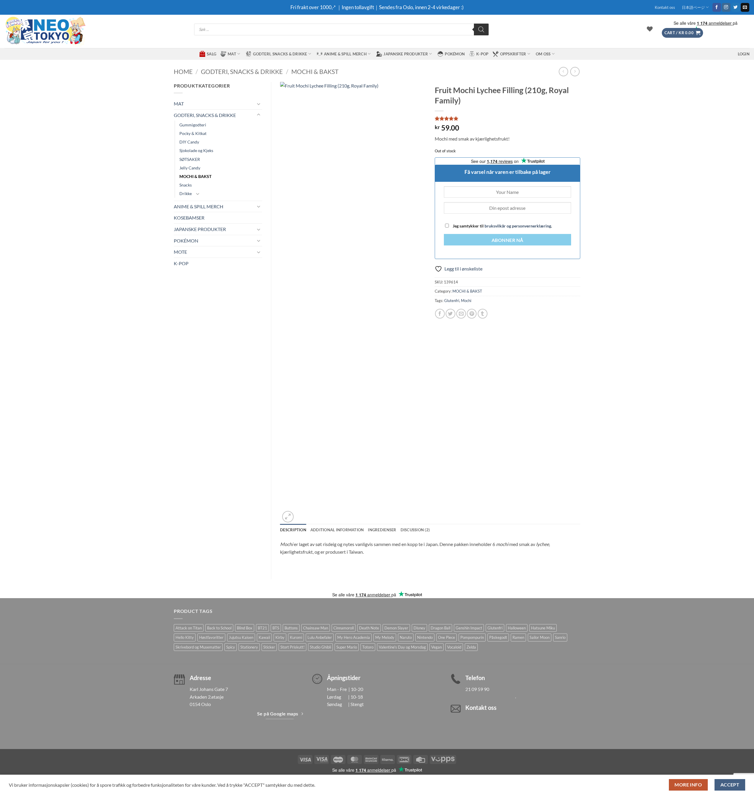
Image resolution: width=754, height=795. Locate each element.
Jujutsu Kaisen (241, 637)
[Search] (481, 29)
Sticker (269, 647)
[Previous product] (574, 71)
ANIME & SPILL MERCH (345, 54)
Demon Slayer (396, 628)
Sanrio (560, 637)
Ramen (518, 637)
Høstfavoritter (211, 637)
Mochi (466, 300)
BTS (275, 628)
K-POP (482, 54)
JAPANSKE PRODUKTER (405, 54)
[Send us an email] (745, 7)
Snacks (185, 184)
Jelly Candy (189, 167)
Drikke (185, 193)
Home (183, 71)
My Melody (384, 637)
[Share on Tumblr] (482, 314)
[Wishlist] (650, 28)
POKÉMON (455, 54)
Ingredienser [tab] (382, 529)
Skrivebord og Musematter (198, 647)
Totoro (367, 647)
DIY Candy (189, 141)
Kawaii (264, 637)
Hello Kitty (185, 637)
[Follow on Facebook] (716, 7)
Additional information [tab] (337, 529)
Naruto (406, 637)
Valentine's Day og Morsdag (402, 647)
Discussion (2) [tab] (415, 529)
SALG (211, 54)
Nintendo (425, 637)
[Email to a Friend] (461, 314)
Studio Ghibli (320, 647)
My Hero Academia (353, 637)
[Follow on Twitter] (735, 7)
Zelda (471, 647)
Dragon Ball (440, 628)
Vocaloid (454, 647)
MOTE (180, 252)
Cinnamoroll (343, 628)
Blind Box (244, 628)
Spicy (230, 647)
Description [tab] (293, 529)
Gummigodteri (192, 124)
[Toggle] (258, 103)
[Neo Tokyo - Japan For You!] (44, 31)
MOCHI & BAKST (314, 71)
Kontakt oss (665, 7)
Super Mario (346, 647)
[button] (682, 33)
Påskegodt (498, 637)
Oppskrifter (513, 54)
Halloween (517, 628)
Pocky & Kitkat (192, 133)
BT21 (262, 628)
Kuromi (296, 637)
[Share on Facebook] (440, 314)
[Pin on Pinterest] (472, 314)
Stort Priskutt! (292, 647)
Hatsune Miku (543, 628)
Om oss (543, 54)
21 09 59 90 (477, 689)
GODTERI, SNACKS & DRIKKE (280, 54)
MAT (232, 54)
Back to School (219, 628)
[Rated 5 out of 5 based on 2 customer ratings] (508, 118)
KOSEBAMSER (189, 217)
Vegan (436, 647)
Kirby (280, 637)
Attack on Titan (189, 628)
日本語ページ (693, 7)
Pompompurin (472, 637)
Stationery (249, 647)
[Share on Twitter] (450, 314)
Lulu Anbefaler (319, 637)
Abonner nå (507, 240)
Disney (419, 628)
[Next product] (563, 71)
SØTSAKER (189, 159)
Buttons (291, 628)
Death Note (369, 628)
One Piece (446, 637)
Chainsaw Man (315, 628)
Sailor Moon (540, 637)
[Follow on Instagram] (726, 7)
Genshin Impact (469, 628)
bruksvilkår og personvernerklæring (518, 225)
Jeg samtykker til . (502, 225)
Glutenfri (451, 300)
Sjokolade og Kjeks (196, 150)
